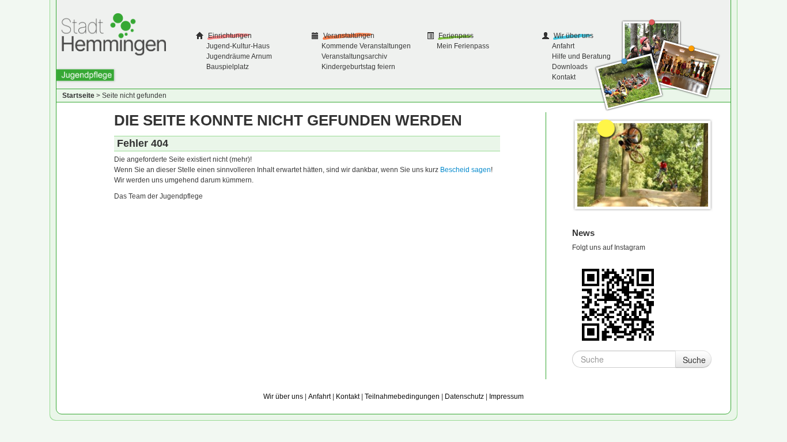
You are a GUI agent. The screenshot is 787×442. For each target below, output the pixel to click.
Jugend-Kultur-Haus (238, 46)
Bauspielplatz (227, 67)
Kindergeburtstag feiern (358, 67)
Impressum (506, 397)
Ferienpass (455, 36)
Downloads (570, 67)
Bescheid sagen (465, 170)
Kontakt (564, 77)
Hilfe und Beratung (581, 56)
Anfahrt (563, 46)
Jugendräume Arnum (239, 56)
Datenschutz (464, 397)
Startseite (78, 96)
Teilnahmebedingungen (402, 397)
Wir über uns (572, 36)
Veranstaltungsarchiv (354, 56)
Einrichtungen (229, 36)
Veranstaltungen (347, 36)
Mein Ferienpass (463, 46)
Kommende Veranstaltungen (366, 46)
